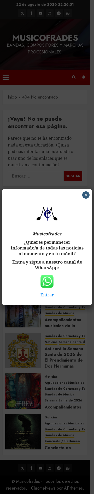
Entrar (47, 295)
